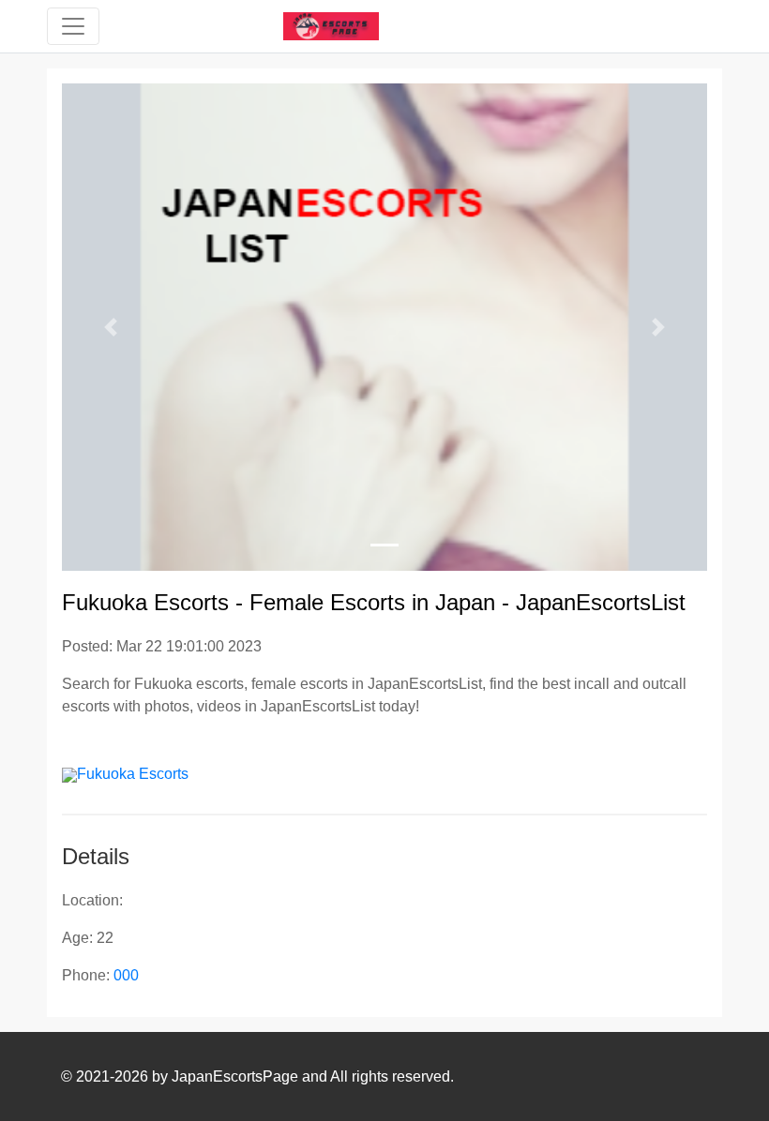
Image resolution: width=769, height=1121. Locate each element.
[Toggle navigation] (73, 26)
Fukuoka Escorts (132, 774)
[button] (110, 327)
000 (126, 975)
